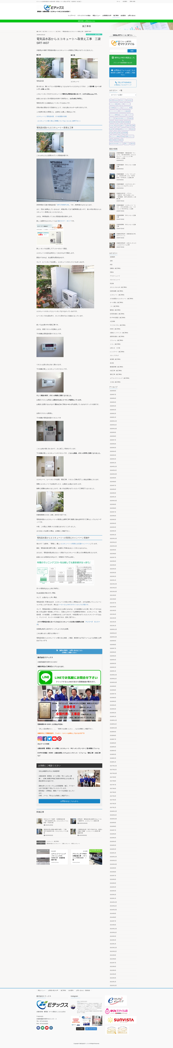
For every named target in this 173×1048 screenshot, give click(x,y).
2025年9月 (113, 432)
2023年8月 (113, 508)
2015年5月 (113, 883)
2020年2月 (113, 667)
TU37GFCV (129, 100)
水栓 (111, 132)
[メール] (42, 1028)
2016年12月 (113, 811)
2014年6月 (113, 925)
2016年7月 (113, 830)
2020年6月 (113, 652)
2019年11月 (113, 678)
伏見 (118, 125)
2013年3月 (113, 936)
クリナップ (118, 107)
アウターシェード (115, 276)
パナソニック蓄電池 (114, 114)
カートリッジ (127, 103)
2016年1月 (113, 853)
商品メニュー (41, 990)
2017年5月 (113, 792)
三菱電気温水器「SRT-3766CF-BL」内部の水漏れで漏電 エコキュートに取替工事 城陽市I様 (89, 831)
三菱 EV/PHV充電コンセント (121, 118)
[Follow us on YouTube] (47, 1028)
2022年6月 (113, 561)
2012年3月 (113, 978)
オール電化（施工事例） (117, 302)
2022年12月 (113, 538)
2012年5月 (113, 970)
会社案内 (125, 1)
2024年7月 (113, 485)
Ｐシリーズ (89, 622)
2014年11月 (113, 906)
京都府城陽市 (127, 121)
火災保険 (112, 321)
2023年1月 (113, 534)
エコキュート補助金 (114, 103)
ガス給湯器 (112, 107)
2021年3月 (113, 618)
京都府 (121, 121)
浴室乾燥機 (125, 132)
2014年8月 (113, 917)
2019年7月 (113, 694)
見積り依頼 (132, 1)
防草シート (126, 143)
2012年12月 (113, 947)
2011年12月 (113, 985)
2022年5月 (113, 565)
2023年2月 (113, 531)
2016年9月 (113, 822)
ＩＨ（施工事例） (115, 306)
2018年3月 (113, 754)
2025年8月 (113, 436)
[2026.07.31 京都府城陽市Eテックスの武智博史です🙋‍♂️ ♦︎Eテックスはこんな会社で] (76, 1021)
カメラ (121, 103)
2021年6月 (113, 606)
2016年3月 (113, 845)
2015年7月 (113, 875)
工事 (115, 129)
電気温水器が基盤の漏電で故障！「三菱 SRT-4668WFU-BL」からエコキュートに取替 (56, 831)
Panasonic (116, 100)
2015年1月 (113, 898)
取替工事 (129, 125)
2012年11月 (113, 951)
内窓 (111, 264)
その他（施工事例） (115, 382)
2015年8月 (113, 872)
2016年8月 (113, 826)
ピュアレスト (122, 114)
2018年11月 (113, 724)
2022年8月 (113, 553)
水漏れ (115, 132)
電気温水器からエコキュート (54, 843)
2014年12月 (113, 902)
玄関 (111, 261)
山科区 (111, 129)
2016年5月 (113, 837)
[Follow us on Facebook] (38, 1028)
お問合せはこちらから (69, 801)
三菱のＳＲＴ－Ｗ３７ (64, 221)
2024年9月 (113, 478)
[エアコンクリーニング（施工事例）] (43, 856)
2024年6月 (113, 489)
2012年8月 (113, 959)
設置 (122, 139)
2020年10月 (113, 637)
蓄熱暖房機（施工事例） (117, 367)
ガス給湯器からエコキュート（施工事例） (122, 298)
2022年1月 (113, 580)
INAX (111, 100)
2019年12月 (113, 675)
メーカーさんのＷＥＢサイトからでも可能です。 (74, 604)
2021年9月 (113, 595)
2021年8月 (113, 599)
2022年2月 (113, 576)
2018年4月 (113, 750)
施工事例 (63, 990)
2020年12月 (113, 629)
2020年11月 (113, 633)
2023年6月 (113, 515)
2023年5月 (113, 519)
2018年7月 (113, 739)
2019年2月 (113, 712)
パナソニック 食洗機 (127, 107)
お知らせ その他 (115, 348)
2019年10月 (113, 682)
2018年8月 (113, 735)
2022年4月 (113, 569)
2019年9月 (113, 686)
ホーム (118, 1)
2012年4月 (113, 974)
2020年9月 (113, 640)
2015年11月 (113, 860)
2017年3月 (113, 800)
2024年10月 (113, 474)
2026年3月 (113, 409)
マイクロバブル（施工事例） (118, 325)
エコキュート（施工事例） (94, 34)
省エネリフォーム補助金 (115, 136)
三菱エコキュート (66, 843)
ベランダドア (130, 114)
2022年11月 (113, 542)
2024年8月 (113, 481)
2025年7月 (113, 440)
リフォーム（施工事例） (117, 340)
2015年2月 (113, 894)
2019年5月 (113, 701)
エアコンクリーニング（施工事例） (120, 378)
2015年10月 (113, 864)
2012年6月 (113, 966)
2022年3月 (113, 572)
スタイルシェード (115, 279)
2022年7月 (113, 557)
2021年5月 (113, 610)
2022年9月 (113, 550)
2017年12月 (113, 766)
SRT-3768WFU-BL (63, 205)
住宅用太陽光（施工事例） (117, 314)
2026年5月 (113, 402)
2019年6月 (113, 697)
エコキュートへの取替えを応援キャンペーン (75, 543)
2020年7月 (113, 648)
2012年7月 (113, 962)
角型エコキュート (75, 843)
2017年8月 (113, 781)
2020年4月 (113, 659)
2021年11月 (113, 587)
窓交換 (123, 136)
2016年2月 (113, 849)
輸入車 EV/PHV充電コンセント (116, 143)
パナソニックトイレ (114, 111)
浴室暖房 (112, 257)
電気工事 (132, 143)
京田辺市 (111, 121)
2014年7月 (113, 921)
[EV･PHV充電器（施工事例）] (95, 856)
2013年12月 (113, 928)
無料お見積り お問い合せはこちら (70, 651)
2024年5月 (113, 493)
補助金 (111, 139)
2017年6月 (113, 788)
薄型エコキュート (129, 136)
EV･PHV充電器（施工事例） (118, 317)
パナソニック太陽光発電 (125, 111)
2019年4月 (113, 705)
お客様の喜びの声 (53, 990)
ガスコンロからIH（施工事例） (119, 287)
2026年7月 (113, 394)
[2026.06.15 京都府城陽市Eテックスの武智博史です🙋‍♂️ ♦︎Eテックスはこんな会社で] (97, 1021)
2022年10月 (113, 546)
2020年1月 (113, 671)
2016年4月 (113, 841)
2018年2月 (113, 758)
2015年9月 (113, 868)
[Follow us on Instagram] (51, 1028)
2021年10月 (113, 591)
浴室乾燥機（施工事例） (117, 291)
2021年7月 (113, 603)
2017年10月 (113, 773)
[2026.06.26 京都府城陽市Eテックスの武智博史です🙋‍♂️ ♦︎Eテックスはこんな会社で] (86, 1021)
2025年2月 (113, 459)
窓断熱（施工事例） (115, 268)
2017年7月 (113, 784)
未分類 (112, 363)
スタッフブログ (114, 355)
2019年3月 (113, 709)
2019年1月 (113, 716)
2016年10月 (113, 819)
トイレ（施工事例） (115, 344)
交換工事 (131, 118)
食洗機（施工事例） (115, 359)
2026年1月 (113, 417)
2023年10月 (113, 500)
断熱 (119, 129)
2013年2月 (113, 940)
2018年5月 (113, 747)
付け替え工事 (112, 125)
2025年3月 (113, 455)
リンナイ (111, 118)
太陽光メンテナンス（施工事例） (119, 332)
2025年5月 (113, 447)
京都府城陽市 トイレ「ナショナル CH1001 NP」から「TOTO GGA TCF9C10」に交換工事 (126, 175)
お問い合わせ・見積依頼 (83, 990)
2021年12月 (113, 584)
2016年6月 (113, 834)
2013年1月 (113, 944)
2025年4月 (113, 451)
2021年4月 (113, 614)
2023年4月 (113, 523)
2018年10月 (113, 728)
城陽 (134, 125)
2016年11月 (113, 815)
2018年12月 (113, 720)
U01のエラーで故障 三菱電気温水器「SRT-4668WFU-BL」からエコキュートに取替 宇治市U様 (56, 820)
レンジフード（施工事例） (117, 351)
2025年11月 (113, 425)
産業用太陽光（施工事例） (117, 336)
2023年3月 (113, 527)
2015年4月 (113, 887)
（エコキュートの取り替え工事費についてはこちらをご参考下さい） (58, 121)
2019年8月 (113, 690)
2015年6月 (113, 879)
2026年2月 (113, 413)
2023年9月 (113, 504)
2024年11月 (113, 470)
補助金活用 (116, 139)
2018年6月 (113, 743)
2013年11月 (113, 932)
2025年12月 (113, 421)
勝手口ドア (123, 125)
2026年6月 (113, 398)
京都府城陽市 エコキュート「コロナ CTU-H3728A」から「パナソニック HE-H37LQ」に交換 (126, 206)
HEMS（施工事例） (115, 329)
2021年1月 (113, 625)
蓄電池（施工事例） (115, 310)
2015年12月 (113, 856)
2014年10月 (113, 909)
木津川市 (133, 129)
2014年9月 (113, 913)
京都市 (116, 121)
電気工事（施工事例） (116, 374)
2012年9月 (113, 955)
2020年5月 (113, 656)
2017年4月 (113, 796)
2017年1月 (113, 807)
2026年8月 (113, 390)
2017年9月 (113, 777)
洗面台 (119, 132)
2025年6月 (113, 444)
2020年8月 (113, 644)
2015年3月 (113, 891)
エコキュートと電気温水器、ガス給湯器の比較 (51, 116)
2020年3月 (113, 663)
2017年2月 (113, 803)
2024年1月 (113, 497)
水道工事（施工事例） (116, 370)
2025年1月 (113, 462)
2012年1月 (113, 981)
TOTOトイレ (122, 100)
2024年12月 (113, 466)
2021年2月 (113, 622)
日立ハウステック (125, 129)
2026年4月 (113, 406)
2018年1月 (113, 762)
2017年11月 (113, 769)
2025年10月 (113, 428)
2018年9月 (113, 731)
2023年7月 (113, 512)
